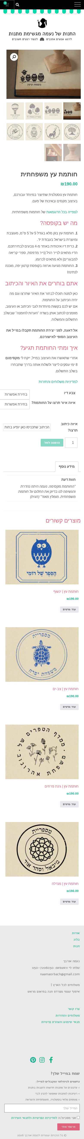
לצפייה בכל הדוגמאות (62, 212)
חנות (76, 946)
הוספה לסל (52, 442)
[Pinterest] (33, 1060)
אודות (76, 933)
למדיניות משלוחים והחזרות (58, 382)
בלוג (76, 939)
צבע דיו (69, 393)
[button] (77, 4)
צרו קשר (74, 1008)
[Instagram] (42, 1060)
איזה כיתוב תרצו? (69, 427)
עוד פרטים (69, 609)
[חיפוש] (17, 4)
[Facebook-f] (51, 1060)
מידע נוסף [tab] (67, 466)
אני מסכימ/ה (43, 1117)
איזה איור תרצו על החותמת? (53, 403)
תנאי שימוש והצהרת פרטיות (60, 1022)
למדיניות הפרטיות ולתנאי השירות (34, 1117)
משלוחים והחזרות (68, 1015)
